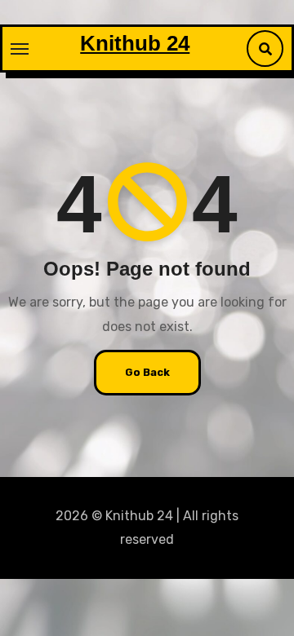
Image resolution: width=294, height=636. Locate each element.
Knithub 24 (134, 43)
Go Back (147, 372)
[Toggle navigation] (20, 49)
